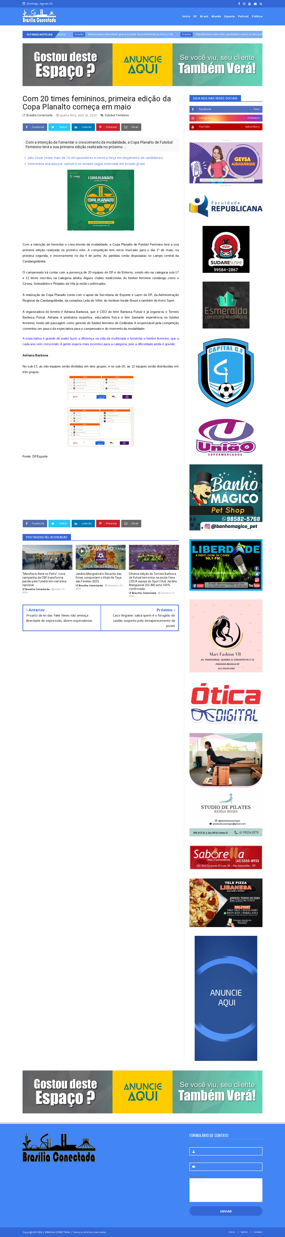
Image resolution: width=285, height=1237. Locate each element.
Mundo (216, 16)
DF (195, 16)
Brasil (204, 16)
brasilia (141, 34)
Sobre (244, 1232)
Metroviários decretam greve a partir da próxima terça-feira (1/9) (85, 34)
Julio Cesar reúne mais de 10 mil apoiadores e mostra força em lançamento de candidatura (95, 157)
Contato (257, 1232)
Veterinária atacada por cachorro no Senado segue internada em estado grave (86, 164)
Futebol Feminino (117, 115)
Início (186, 16)
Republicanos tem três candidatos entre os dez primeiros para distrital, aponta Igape (206, 34)
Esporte (229, 16)
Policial (243, 16)
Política (257, 16)
